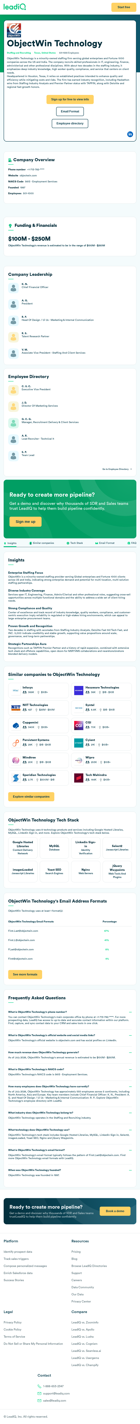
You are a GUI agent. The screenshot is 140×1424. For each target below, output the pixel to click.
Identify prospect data (18, 1251)
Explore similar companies (31, 796)
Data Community (82, 1287)
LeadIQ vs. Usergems (85, 1358)
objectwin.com (66, 1040)
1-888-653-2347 (53, 1386)
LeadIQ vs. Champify (84, 1365)
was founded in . (34, 1173)
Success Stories (14, 1280)
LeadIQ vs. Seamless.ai (86, 1350)
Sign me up (25, 522)
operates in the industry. (49, 1115)
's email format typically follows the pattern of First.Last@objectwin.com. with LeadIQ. (66, 1154)
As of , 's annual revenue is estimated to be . (62, 1055)
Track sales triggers (16, 1258)
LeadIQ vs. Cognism (84, 1343)
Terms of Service (14, 1336)
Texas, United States (45, 53)
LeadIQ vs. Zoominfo (84, 1322)
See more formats (25, 974)
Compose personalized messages (25, 1266)
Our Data (77, 1294)
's (48, 1072)
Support (76, 1273)
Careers (76, 1280)
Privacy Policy (13, 1322)
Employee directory (70, 123)
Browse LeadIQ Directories (89, 1266)
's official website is (62, 1038)
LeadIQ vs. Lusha (82, 1336)
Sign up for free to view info (70, 99)
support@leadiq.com (56, 1393)
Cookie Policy (12, 1329)
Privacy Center (81, 1301)
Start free (124, 7)
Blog (74, 1258)
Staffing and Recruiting (67, 1118)
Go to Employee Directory (115, 469)
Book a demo (115, 1211)
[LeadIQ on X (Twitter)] (128, 1416)
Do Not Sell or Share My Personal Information (33, 1343)
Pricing (76, 1251)
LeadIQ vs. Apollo (82, 1329)
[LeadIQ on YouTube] (134, 1416)
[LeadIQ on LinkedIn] (131, 1416)
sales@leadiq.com (54, 1400)
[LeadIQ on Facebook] (126, 1416)
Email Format (70, 111)
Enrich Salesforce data (18, 1273)
